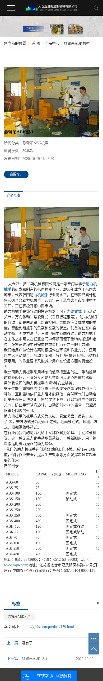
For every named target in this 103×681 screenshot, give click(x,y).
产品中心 (52, 43)
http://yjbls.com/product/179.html (49, 627)
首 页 (36, 43)
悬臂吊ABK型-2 (34, 659)
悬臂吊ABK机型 (77, 43)
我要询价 (16, 174)
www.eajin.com (15, 565)
